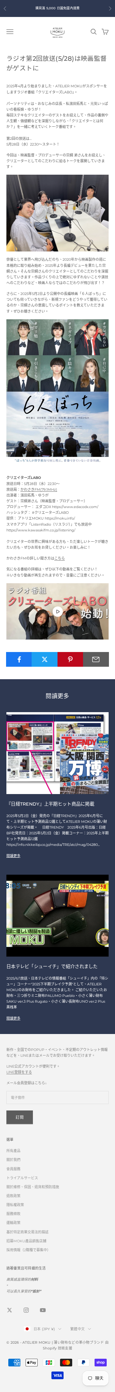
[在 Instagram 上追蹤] (26, 1310)
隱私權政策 (15, 1205)
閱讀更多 (13, 856)
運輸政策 (13, 1223)
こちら (59, 558)
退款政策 (13, 1196)
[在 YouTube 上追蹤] (43, 1310)
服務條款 (13, 1214)
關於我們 (13, 1159)
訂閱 (20, 1117)
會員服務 (13, 1169)
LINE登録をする (19, 1072)
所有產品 (13, 1151)
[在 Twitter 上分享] (44, 659)
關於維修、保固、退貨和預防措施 (32, 1187)
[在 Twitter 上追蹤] (9, 1310)
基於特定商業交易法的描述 (27, 1232)
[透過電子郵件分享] (96, 659)
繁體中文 (77, 1329)
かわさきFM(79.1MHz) (38, 489)
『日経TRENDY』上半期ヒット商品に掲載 (50, 804)
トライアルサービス (22, 1178)
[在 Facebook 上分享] (19, 659)
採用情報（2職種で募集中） (28, 1250)
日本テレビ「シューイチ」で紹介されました (52, 966)
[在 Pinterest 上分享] (70, 659)
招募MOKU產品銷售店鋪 (26, 1241)
